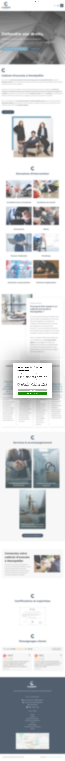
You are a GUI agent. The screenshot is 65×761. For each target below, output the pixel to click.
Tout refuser (38, 1)
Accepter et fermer (32, 393)
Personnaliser (32, 390)
